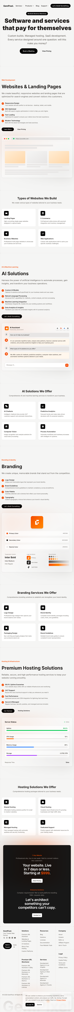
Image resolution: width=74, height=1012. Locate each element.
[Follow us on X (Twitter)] (4, 938)
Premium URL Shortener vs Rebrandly (26, 972)
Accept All (30, 1004)
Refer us (15, 946)
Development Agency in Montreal (44, 978)
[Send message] (66, 365)
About (60, 934)
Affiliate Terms (63, 967)
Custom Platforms (27, 951)
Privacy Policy (63, 957)
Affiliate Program (64, 942)
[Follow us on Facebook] (10, 938)
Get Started (8, 711)
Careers (61, 937)
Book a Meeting (28, 51)
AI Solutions (25, 944)
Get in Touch (62, 945)
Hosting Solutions (24, 710)
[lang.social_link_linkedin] (12, 938)
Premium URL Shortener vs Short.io (26, 978)
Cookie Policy (63, 960)
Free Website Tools (46, 945)
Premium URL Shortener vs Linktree (26, 985)
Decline (39, 1004)
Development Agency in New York (45, 972)
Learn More (8, 129)
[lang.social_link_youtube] (15, 938)
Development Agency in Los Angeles (44, 965)
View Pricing (46, 51)
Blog (37, 6)
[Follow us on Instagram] (7, 938)
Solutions (43, 937)
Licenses (43, 940)
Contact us (37, 915)
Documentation (45, 942)
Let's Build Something (12, 316)
